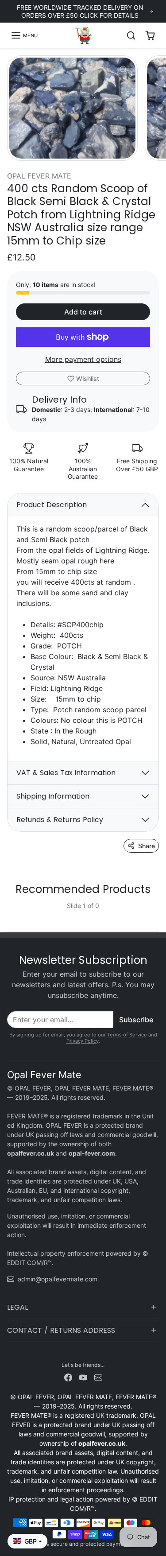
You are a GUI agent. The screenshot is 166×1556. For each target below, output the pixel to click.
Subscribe (136, 1019)
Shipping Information (52, 796)
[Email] (98, 1376)
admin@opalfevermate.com (57, 1279)
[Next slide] (155, 913)
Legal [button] (17, 1307)
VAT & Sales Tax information (66, 773)
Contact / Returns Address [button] (61, 1330)
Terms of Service (127, 1035)
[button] (24, 35)
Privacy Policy (82, 1041)
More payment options (83, 359)
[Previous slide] (11, 913)
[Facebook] (68, 1376)
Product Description (51, 505)
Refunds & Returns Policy (59, 820)
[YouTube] (83, 1376)
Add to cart (83, 311)
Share (146, 846)
